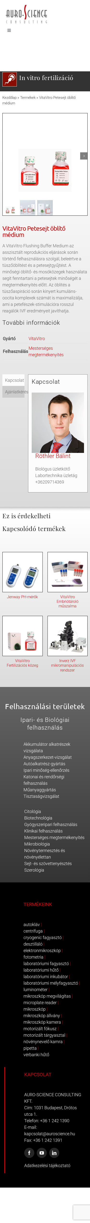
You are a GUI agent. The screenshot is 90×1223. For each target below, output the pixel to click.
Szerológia (34, 870)
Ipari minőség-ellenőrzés (46, 770)
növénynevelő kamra (43, 1041)
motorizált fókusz (40, 1028)
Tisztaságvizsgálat (41, 796)
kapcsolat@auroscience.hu (49, 1133)
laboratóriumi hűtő (41, 970)
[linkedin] (54, 1153)
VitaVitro (37, 338)
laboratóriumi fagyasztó (46, 963)
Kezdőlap (9, 97)
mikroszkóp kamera (42, 1022)
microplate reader (40, 1002)
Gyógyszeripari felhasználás (50, 824)
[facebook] (29, 1153)
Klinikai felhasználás (43, 830)
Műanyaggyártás (40, 789)
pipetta (30, 1048)
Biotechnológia (38, 817)
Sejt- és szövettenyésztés (48, 863)
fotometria (33, 957)
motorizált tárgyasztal (44, 1035)
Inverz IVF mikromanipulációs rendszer (67, 665)
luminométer (36, 989)
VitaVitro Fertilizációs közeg (22, 663)
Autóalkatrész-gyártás (44, 763)
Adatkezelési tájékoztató (47, 1165)
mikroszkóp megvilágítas (47, 996)
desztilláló (33, 944)
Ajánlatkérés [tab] (14, 391)
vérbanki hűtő (36, 1054)
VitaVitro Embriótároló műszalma (67, 601)
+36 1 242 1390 (54, 1120)
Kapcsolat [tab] (14, 380)
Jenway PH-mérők (22, 597)
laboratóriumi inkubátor (46, 976)
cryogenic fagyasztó (43, 937)
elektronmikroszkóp (42, 950)
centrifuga (33, 931)
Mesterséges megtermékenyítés (54, 837)
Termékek (28, 97)
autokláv (32, 924)
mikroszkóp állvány (42, 1015)
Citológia (32, 811)
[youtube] (42, 1153)
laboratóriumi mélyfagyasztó (51, 983)
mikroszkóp (35, 1009)
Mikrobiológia (37, 844)
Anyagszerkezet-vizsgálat (48, 757)
